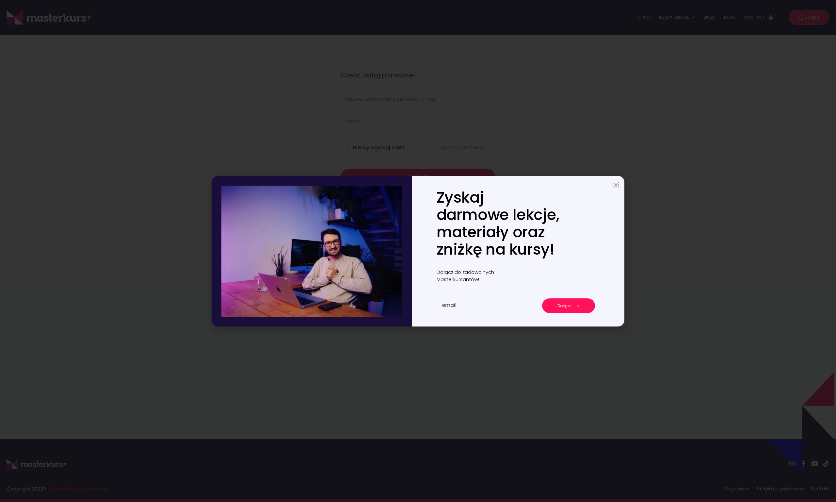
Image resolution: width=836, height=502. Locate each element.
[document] (418, 251)
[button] (615, 184)
